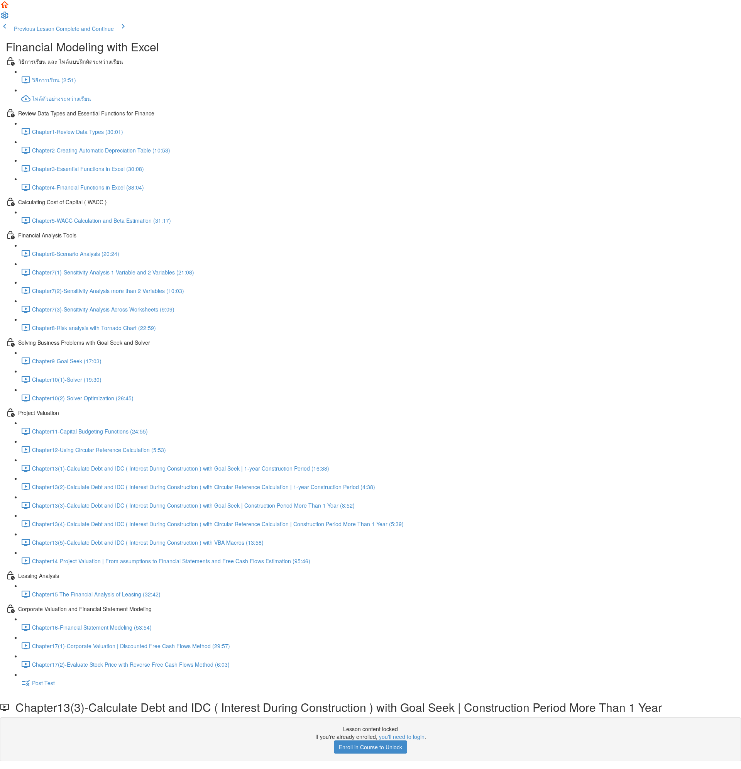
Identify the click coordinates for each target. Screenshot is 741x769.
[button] (4, 7)
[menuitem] (4, 18)
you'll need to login (402, 736)
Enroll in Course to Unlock (370, 747)
